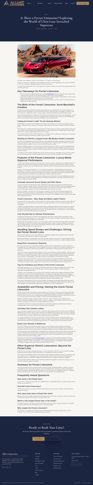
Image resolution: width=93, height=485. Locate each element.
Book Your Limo (77, 464)
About (49, 3)
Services (37, 458)
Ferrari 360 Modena (49, 94)
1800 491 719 (6, 467)
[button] (29, 3)
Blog (66, 3)
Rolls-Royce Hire (57, 468)
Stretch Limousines (57, 456)
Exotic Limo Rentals (39, 337)
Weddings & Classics (40, 461)
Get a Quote (38, 438)
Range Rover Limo (57, 463)
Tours (36, 465)
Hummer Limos (56, 458)
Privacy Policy (77, 482)
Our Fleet (37, 456)
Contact (73, 3)
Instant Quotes (82, 3)
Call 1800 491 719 (53, 438)
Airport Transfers (39, 463)
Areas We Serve (58, 3)
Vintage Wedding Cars (58, 461)
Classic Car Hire (57, 465)
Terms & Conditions (86, 482)
